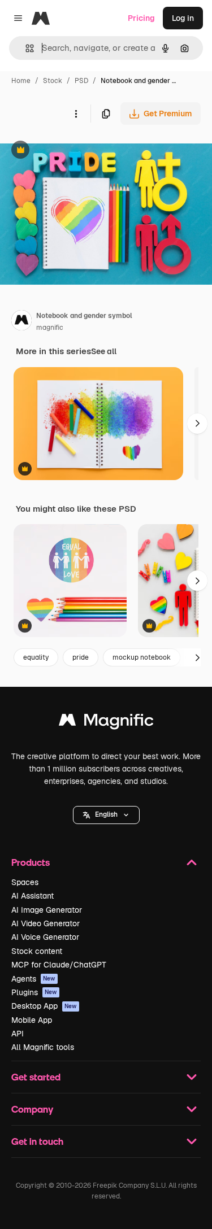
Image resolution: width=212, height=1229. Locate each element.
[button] (106, 815)
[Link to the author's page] (21, 322)
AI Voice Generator (45, 937)
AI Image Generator (46, 910)
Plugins (34, 992)
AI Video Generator (45, 923)
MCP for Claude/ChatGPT (58, 965)
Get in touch (37, 1141)
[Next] (197, 423)
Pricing (141, 18)
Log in (183, 18)
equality (36, 657)
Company (32, 1109)
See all (103, 351)
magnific (49, 327)
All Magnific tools (42, 1047)
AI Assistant (32, 896)
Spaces (24, 882)
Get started (35, 1077)
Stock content (36, 951)
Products (30, 862)
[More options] (75, 113)
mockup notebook (142, 657)
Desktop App (44, 1006)
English (106, 814)
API (17, 1033)
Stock (52, 80)
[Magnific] (106, 722)
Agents (33, 979)
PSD (81, 80)
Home (21, 80)
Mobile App (31, 1020)
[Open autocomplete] (25, 48)
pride (80, 657)
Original (72, 151)
